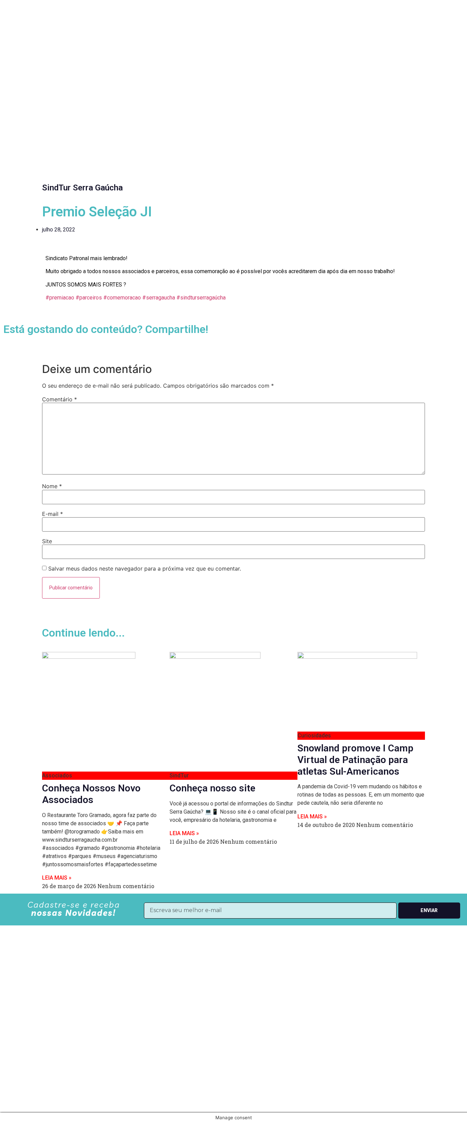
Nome (52, 486)
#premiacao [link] (59, 297)
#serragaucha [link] (158, 297)
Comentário (59, 399)
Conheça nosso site (212, 788)
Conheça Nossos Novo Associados (91, 794)
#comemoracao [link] (122, 297)
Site (47, 541)
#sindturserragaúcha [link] (201, 297)
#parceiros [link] (89, 297)
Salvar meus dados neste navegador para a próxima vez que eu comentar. (144, 568)
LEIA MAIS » (56, 877)
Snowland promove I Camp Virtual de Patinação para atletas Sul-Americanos (355, 760)
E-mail (52, 514)
